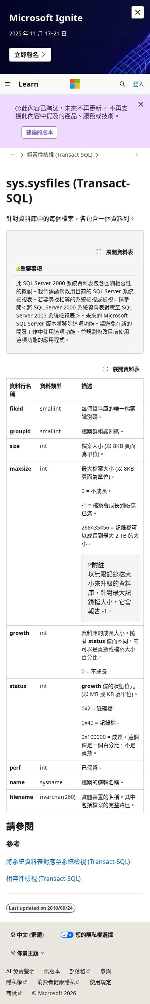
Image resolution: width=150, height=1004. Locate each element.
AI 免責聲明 (20, 971)
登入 (138, 83)
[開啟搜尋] (122, 84)
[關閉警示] (138, 12)
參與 (105, 971)
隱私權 (14, 982)
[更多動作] (137, 155)
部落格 (77, 971)
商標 (11, 993)
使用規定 (100, 982)
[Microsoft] (75, 84)
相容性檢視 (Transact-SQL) (59, 154)
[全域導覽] (7, 84)
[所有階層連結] (13, 155)
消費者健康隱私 (56, 982)
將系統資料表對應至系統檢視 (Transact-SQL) (68, 861)
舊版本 (52, 971)
